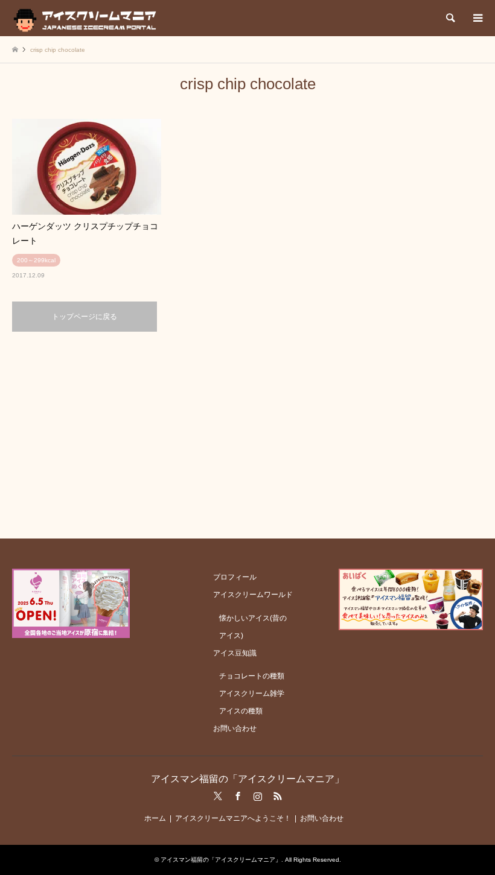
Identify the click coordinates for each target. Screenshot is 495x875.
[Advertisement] (247, 434)
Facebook (238, 796)
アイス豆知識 (235, 653)
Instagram (258, 796)
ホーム (155, 818)
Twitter (218, 796)
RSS (277, 796)
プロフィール (235, 577)
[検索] (450, 18)
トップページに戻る (84, 316)
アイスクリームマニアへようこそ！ (233, 818)
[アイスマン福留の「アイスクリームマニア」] (88, 18)
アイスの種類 (241, 711)
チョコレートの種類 (251, 676)
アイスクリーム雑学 (251, 693)
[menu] (477, 18)
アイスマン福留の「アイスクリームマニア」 (247, 779)
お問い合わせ (235, 728)
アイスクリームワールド (253, 594)
